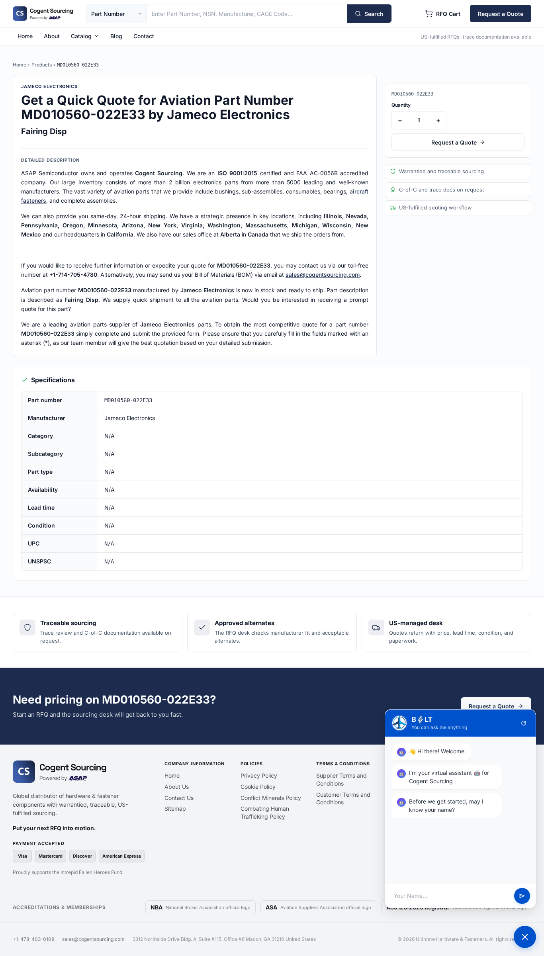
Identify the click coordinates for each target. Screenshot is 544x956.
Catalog (81, 36)
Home (25, 36)
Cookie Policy (258, 786)
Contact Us (179, 797)
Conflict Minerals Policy (271, 797)
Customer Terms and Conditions (343, 798)
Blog (116, 36)
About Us (176, 786)
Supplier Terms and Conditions (341, 779)
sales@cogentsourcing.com (323, 274)
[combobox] (247, 13)
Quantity (401, 105)
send (522, 895)
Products (41, 65)
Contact (143, 36)
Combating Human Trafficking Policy (265, 812)
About (52, 36)
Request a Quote (500, 13)
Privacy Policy (259, 775)
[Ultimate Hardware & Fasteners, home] (43, 13)
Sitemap (175, 808)
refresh (524, 723)
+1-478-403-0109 (33, 939)
